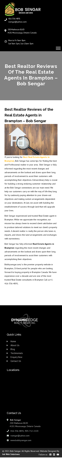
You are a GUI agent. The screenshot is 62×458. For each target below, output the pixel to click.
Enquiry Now (16, 357)
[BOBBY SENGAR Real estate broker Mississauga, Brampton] (25, 8)
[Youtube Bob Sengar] (58, 454)
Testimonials (17, 353)
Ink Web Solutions (11, 454)
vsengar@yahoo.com (17, 22)
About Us (15, 345)
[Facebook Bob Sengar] (50, 454)
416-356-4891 (14, 18)
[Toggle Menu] (58, 48)
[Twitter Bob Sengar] (54, 454)
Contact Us (16, 361)
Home (13, 341)
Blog (13, 349)
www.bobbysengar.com (20, 440)
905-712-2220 (31, 431)
